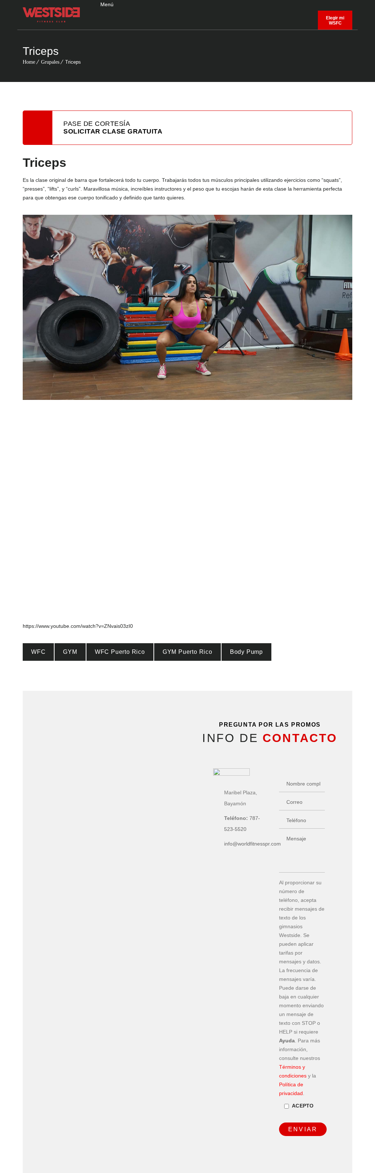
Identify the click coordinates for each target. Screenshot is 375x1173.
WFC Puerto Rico (120, 652)
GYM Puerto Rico (187, 652)
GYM (70, 652)
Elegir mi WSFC (335, 20)
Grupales (50, 62)
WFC (38, 652)
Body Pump (246, 652)
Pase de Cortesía (112, 127)
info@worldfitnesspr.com (252, 844)
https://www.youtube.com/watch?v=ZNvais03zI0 (78, 626)
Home (29, 62)
